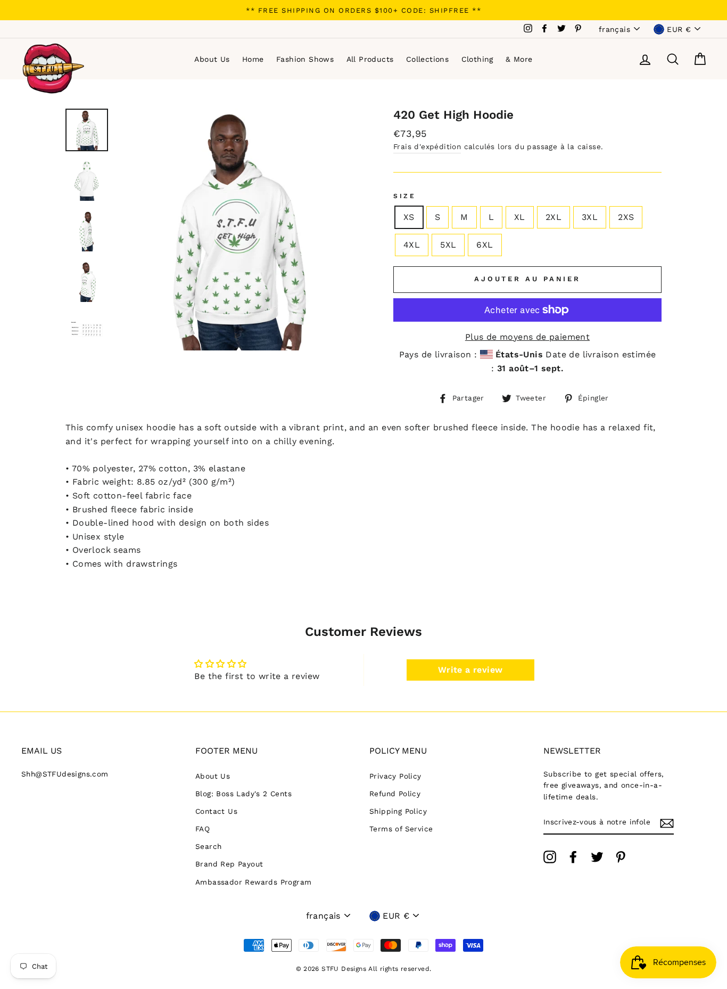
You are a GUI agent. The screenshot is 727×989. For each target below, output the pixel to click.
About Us (211, 59)
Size (404, 196)
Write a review (470, 670)
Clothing (477, 59)
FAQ (202, 828)
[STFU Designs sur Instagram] (549, 857)
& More (519, 59)
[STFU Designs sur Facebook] (573, 857)
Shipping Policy (398, 811)
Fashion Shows (305, 59)
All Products (370, 59)
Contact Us (216, 811)
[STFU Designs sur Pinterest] (620, 857)
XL (519, 217)
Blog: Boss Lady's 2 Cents (243, 793)
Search (208, 846)
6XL (484, 245)
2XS (626, 217)
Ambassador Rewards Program (253, 882)
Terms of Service (401, 828)
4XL (411, 245)
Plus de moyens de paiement (527, 337)
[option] (363, 10)
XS (409, 217)
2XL (553, 217)
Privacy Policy (395, 776)
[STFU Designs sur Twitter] (597, 857)
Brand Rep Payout (229, 864)
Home (253, 59)
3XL (590, 217)
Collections (427, 59)
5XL (448, 245)
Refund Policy (394, 793)
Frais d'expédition (427, 146)
